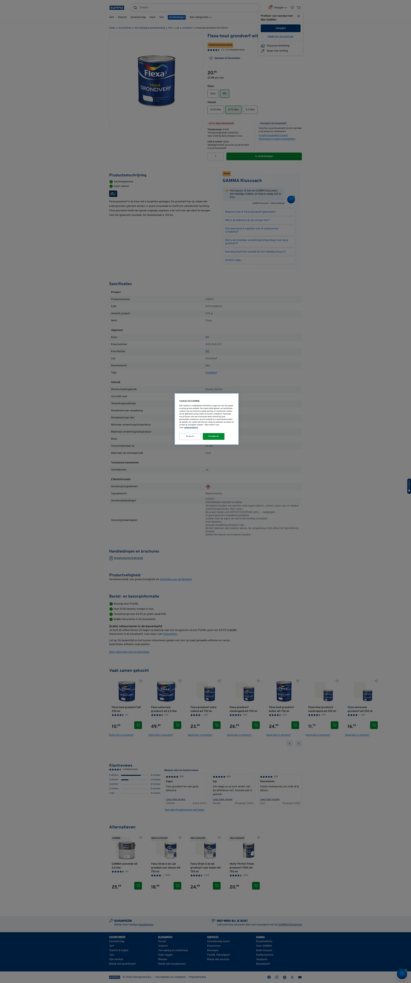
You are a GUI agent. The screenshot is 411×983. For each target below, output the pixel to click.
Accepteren (213, 436)
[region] (207, 419)
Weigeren (190, 436)
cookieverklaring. (191, 428)
